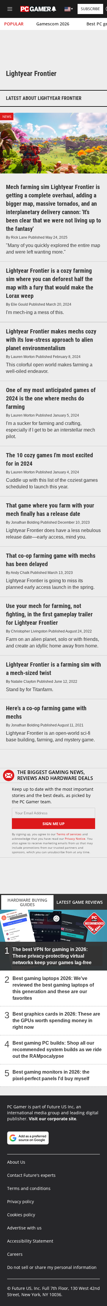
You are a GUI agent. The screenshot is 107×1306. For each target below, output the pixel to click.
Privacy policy (20, 1201)
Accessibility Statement (30, 1241)
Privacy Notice (75, 838)
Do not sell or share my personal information (52, 1267)
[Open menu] (9, 9)
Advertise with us (24, 1228)
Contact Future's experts (31, 1175)
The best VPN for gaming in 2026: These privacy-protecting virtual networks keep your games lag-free (52, 956)
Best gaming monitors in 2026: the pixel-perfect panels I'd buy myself (50, 1075)
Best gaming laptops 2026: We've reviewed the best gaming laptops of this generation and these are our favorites (53, 988)
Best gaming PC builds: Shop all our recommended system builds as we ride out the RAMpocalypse (57, 1049)
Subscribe (90, 8)
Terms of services (69, 834)
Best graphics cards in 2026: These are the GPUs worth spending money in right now (56, 1020)
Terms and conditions (29, 1188)
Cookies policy (21, 1214)
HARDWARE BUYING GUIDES (27, 902)
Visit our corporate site (52, 1118)
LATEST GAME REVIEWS (79, 902)
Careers (15, 1254)
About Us (16, 1162)
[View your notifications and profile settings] (54, 9)
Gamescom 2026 (52, 24)
